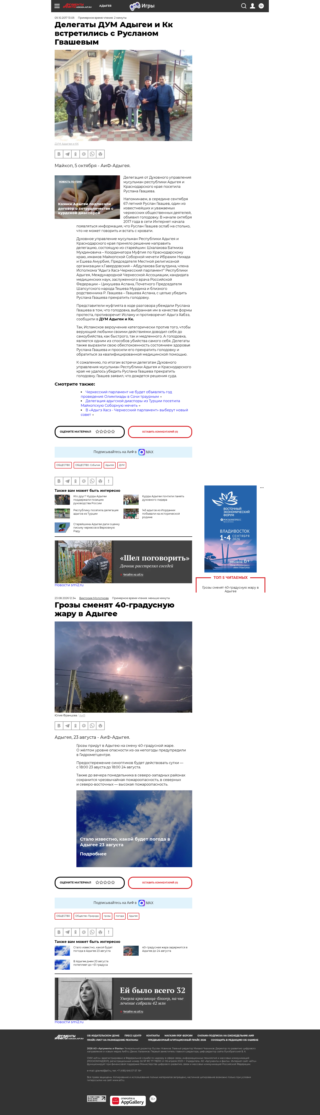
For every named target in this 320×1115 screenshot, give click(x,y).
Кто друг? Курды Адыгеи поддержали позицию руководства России (90, 500)
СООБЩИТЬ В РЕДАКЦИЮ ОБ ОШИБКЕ (234, 1040)
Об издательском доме (103, 1035)
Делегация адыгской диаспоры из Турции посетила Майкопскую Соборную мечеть (130, 403)
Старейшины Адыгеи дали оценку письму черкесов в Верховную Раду (96, 527)
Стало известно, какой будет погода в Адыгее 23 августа (125, 841)
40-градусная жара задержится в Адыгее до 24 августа (164, 949)
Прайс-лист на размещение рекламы (112, 1040)
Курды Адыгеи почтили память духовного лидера (163, 498)
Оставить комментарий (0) (160, 431)
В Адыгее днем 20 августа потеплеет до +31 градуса (90, 963)
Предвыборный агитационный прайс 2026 (177, 1040)
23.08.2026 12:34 (65, 598)
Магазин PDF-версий (178, 1035)
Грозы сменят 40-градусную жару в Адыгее (230, 589)
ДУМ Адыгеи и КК (67, 143)
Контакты (153, 1035)
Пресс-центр (133, 1035)
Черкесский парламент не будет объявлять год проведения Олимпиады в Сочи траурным (126, 394)
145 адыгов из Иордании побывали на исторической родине (161, 514)
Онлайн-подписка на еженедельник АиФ (225, 1035)
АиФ (82, 715)
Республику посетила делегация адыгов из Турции (95, 512)
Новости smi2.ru (69, 585)
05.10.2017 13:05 (64, 17)
